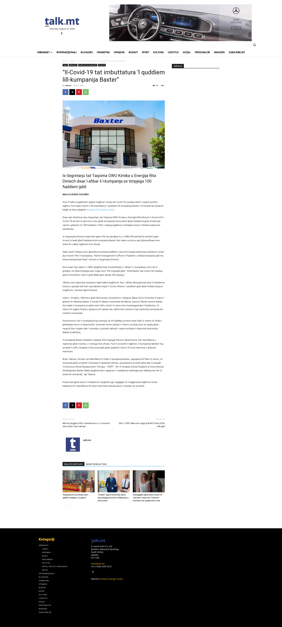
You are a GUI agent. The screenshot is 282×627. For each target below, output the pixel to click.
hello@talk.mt (98, 563)
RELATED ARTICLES (73, 464)
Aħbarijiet (73, 65)
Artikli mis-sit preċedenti (87, 65)
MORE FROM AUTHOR (96, 464)
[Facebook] (62, 34)
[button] (254, 44)
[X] (72, 92)
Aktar (72, 61)
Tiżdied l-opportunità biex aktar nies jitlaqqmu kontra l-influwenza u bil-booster (113, 498)
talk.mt (68, 85)
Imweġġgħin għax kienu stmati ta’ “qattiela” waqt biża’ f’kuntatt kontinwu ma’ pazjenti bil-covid (147, 498)
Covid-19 (102, 65)
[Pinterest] (79, 92)
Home (65, 61)
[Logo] (62, 22)
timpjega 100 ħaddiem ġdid (100, 209)
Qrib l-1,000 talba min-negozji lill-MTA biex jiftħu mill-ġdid (142, 425)
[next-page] (69, 506)
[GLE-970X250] (180, 22)
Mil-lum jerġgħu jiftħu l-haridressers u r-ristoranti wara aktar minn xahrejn (86, 425)
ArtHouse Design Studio (111, 579)
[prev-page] (64, 506)
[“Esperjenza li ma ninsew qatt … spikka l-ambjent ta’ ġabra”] (79, 481)
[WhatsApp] (86, 92)
